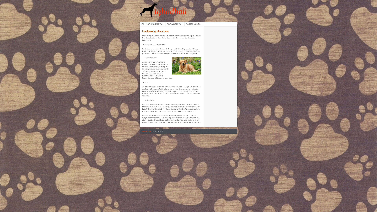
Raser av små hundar (174, 24)
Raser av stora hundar (155, 24)
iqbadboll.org (146, 131)
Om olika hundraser (193, 24)
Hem (142, 24)
